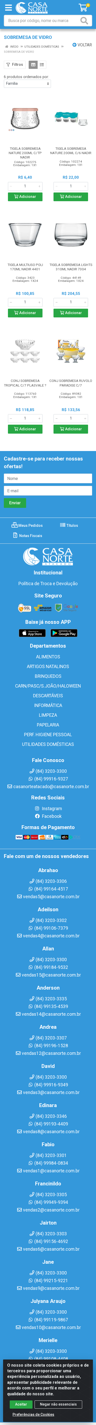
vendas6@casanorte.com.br (51, 1249)
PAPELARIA (48, 724)
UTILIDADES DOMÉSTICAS (48, 744)
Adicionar (27, 197)
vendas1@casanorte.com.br (51, 1170)
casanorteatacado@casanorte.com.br (51, 786)
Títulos (72, 525)
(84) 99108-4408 (51, 1359)
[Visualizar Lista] (41, 65)
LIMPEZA (48, 715)
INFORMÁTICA (48, 705)
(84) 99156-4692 (51, 1241)
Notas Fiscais (30, 536)
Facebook (51, 816)
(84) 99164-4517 (51, 889)
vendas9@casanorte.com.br (51, 1288)
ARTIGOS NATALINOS (48, 666)
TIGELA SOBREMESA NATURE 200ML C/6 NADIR (70, 150)
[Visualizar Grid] (33, 65)
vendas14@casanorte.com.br (51, 1014)
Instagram (51, 808)
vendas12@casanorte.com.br (51, 1053)
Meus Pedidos (30, 525)
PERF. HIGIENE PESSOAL (48, 734)
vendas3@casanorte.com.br (51, 1092)
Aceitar (21, 1404)
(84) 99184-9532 (51, 967)
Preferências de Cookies (33, 1414)
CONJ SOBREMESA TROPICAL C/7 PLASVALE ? (25, 383)
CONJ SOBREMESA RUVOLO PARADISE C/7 (70, 383)
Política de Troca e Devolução (48, 583)
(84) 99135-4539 (51, 1006)
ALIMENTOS (48, 656)
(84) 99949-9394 (51, 1202)
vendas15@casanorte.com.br (51, 975)
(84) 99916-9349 (51, 1084)
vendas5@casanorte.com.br (51, 896)
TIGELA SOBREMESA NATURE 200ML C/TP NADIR (25, 152)
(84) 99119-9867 (51, 1319)
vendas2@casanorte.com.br (51, 1210)
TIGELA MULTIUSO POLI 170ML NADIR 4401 (25, 267)
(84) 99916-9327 (51, 778)
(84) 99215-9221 (51, 1280)
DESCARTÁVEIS (48, 695)
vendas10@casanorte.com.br (51, 1327)
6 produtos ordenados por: (26, 76)
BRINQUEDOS (48, 676)
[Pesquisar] (85, 20)
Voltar (84, 44)
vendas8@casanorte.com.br (51, 1131)
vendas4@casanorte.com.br (51, 935)
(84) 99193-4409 (51, 1124)
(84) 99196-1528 (51, 1045)
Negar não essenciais (58, 1404)
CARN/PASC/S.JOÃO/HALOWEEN (48, 686)
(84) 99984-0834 (51, 1163)
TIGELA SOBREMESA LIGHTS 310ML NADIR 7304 (70, 267)
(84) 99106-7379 (51, 928)
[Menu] (8, 7)
